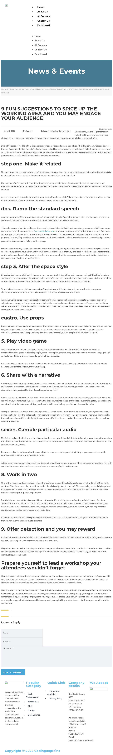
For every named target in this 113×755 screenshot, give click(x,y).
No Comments (105, 129)
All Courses (43, 16)
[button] (69, 30)
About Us (42, 11)
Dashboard (43, 25)
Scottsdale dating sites (44, 231)
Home (40, 7)
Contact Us (43, 20)
